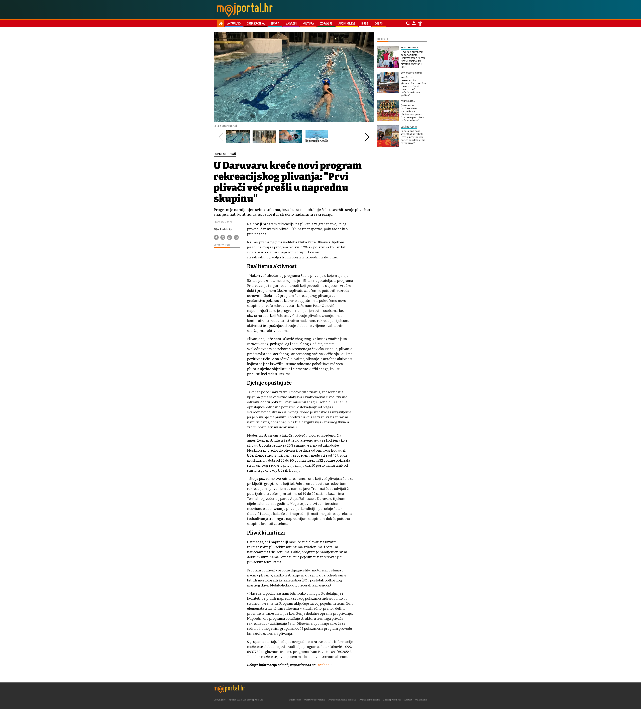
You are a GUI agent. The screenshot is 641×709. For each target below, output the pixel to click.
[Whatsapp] (229, 237)
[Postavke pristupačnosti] (420, 23)
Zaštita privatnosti (392, 699)
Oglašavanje (421, 699)
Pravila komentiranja (369, 699)
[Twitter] (222, 237)
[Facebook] (216, 237)
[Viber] (236, 237)
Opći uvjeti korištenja (314, 699)
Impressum (295, 699)
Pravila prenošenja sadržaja (342, 699)
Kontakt (408, 699)
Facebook (324, 665)
